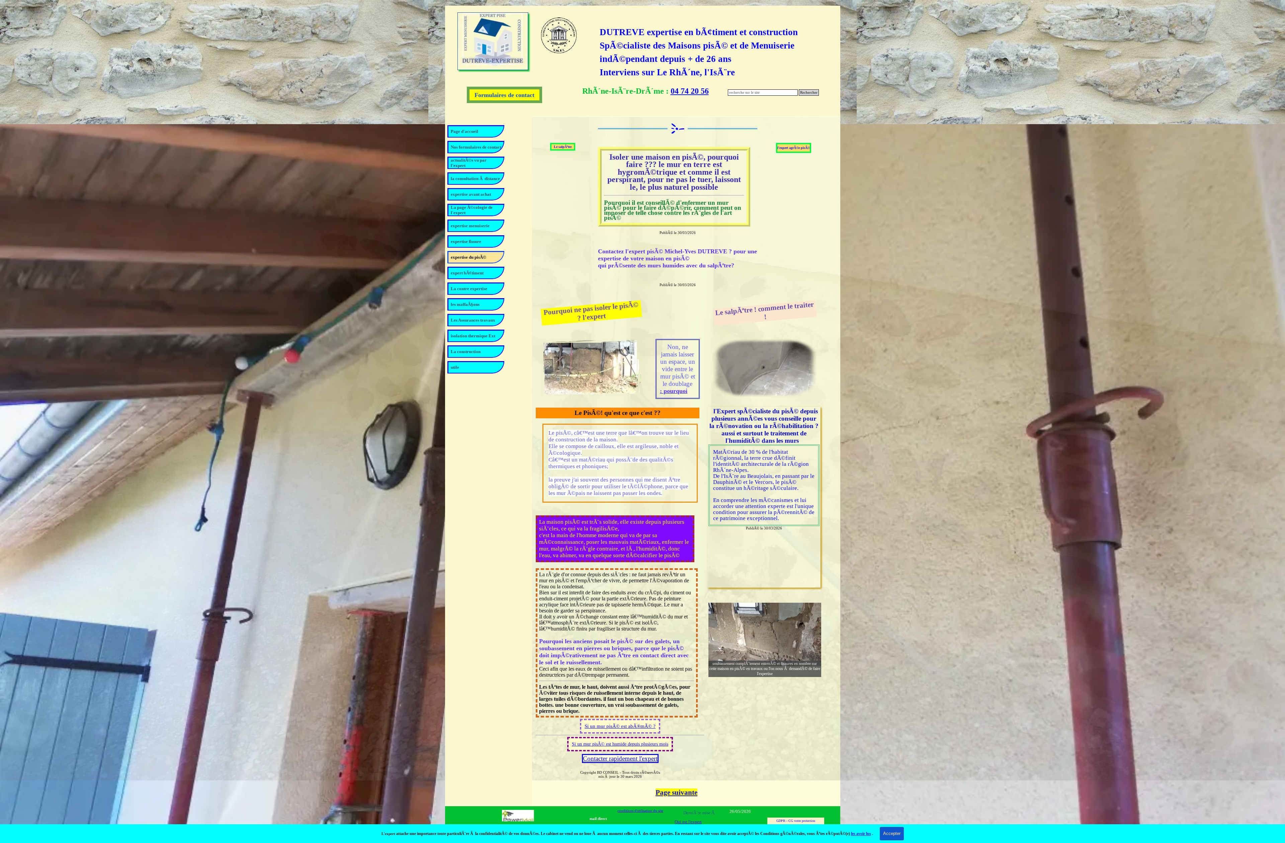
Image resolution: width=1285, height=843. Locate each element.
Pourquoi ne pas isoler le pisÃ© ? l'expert (591, 311)
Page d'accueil (464, 131)
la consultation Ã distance (475, 178)
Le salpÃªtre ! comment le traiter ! (765, 310)
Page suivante (676, 792)
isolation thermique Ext (473, 335)
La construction (466, 351)
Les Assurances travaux (473, 320)
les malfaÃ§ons (465, 304)
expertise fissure (466, 241)
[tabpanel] (711, 52)
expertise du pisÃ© (468, 257)
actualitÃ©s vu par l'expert (469, 163)
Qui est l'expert (688, 821)
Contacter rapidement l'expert (620, 758)
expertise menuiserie (470, 225)
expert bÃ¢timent (467, 272)
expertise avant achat (471, 194)
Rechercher (809, 92)
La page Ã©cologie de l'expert (472, 210)
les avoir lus (861, 833)
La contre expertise (469, 288)
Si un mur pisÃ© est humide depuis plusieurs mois (620, 744)
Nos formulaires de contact (476, 147)
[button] (764, 634)
